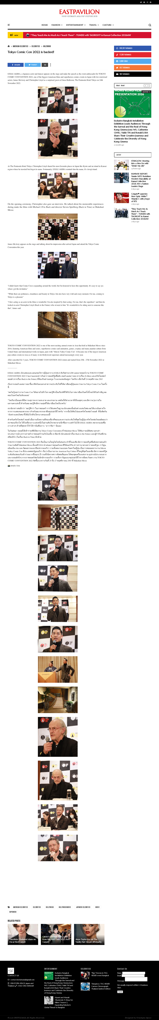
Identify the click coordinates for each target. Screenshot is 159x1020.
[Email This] (45, 65)
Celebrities (36, 46)
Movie (97, 907)
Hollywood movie (65, 907)
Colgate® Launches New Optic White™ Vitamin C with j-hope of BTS (63, 35)
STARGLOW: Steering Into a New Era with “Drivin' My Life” (140, 163)
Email (119, 975)
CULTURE (107, 25)
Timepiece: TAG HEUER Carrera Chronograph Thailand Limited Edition (100, 986)
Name (119, 973)
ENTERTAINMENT (74, 25)
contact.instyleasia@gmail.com (22, 980)
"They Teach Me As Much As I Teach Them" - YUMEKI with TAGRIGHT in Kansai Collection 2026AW (140, 214)
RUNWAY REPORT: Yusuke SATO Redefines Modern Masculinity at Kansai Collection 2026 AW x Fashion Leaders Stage (141, 180)
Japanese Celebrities (83, 907)
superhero (12, 912)
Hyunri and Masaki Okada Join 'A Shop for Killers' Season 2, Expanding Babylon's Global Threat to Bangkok (58, 1002)
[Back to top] (152, 1014)
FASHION (56, 25)
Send (120, 992)
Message (120, 981)
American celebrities (20, 46)
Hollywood (47, 46)
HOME (45, 25)
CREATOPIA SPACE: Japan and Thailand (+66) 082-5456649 (21, 984)
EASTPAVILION (79, 12)
